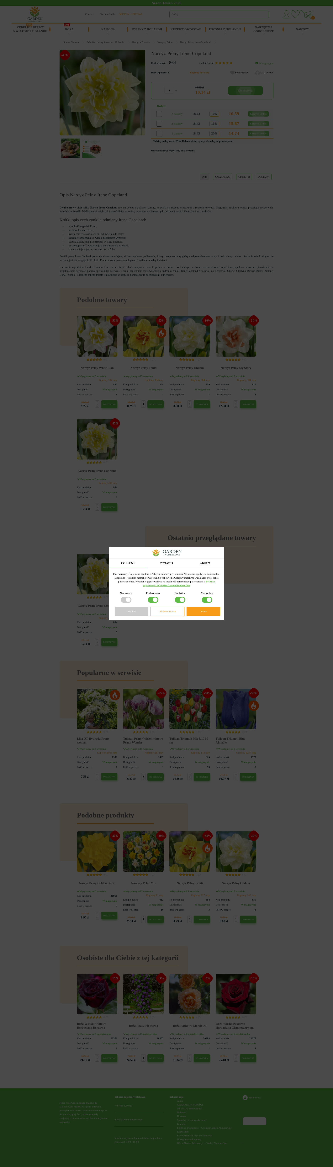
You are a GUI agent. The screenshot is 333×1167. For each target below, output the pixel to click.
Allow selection (167, 611)
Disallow (131, 611)
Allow (203, 611)
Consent (128, 563)
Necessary (126, 593)
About (205, 563)
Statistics (180, 593)
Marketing (207, 593)
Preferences (153, 593)
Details (166, 563)
